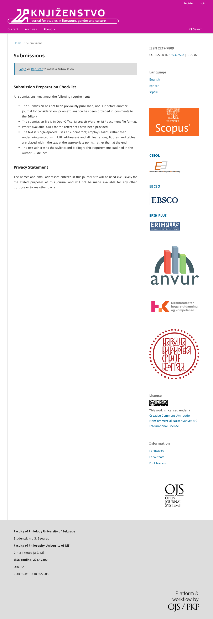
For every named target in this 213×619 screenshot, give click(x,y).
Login (202, 3)
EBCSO (154, 186)
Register (188, 3)
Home (17, 43)
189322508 (176, 55)
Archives (31, 29)
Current (12, 29)
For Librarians (157, 463)
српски (154, 86)
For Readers (156, 451)
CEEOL (154, 155)
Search (197, 29)
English (154, 79)
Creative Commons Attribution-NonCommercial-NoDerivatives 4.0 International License (173, 421)
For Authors (156, 457)
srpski (153, 92)
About (48, 29)
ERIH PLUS (158, 215)
